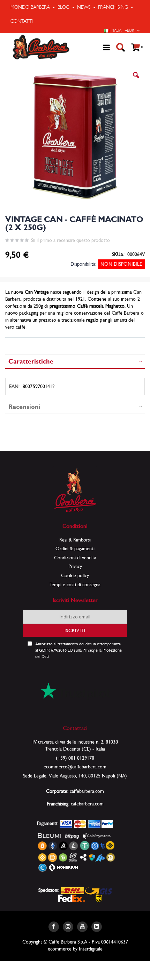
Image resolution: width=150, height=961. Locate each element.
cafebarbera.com (87, 803)
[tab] (75, 361)
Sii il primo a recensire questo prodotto (70, 240)
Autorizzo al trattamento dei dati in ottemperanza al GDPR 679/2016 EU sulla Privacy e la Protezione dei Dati (78, 650)
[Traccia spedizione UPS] (99, 898)
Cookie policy (75, 575)
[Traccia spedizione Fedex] (71, 898)
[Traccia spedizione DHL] (73, 890)
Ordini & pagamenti (75, 548)
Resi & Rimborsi (75, 540)
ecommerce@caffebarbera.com (75, 766)
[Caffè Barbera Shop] (41, 47)
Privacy (75, 566)
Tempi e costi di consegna (75, 584)
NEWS (83, 7)
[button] (136, 80)
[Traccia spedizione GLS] (98, 890)
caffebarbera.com (87, 791)
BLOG (63, 7)
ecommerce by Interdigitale (75, 949)
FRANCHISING (113, 7)
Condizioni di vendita (75, 557)
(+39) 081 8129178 (75, 758)
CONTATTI (21, 21)
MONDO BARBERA (30, 7)
